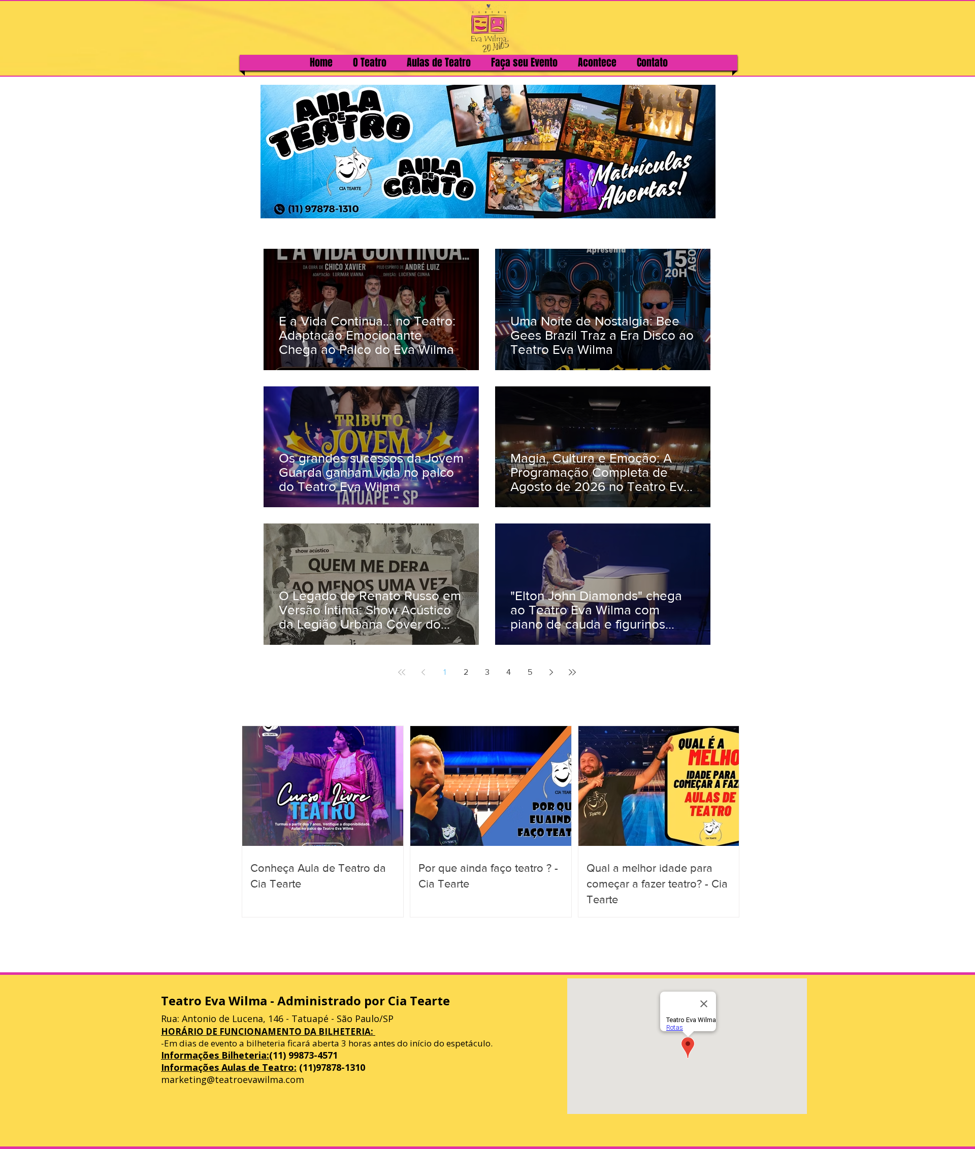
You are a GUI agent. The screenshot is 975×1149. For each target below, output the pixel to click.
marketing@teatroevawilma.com (232, 1079)
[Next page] (551, 672)
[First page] (402, 672)
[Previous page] (423, 672)
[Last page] (572, 672)
